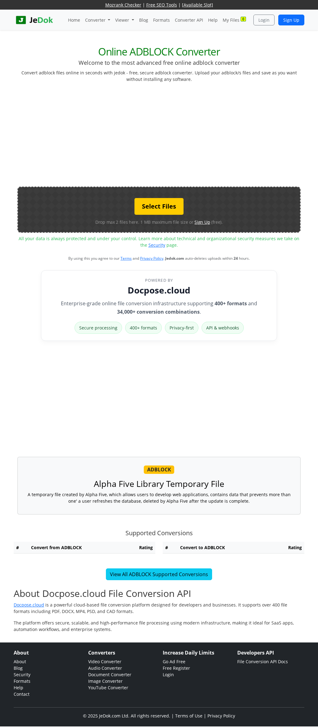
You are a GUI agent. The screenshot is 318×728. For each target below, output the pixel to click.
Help (213, 20)
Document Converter (109, 674)
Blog (143, 20)
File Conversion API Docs (262, 661)
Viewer (122, 20)
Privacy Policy (151, 258)
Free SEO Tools (161, 5)
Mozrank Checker (123, 5)
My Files (233, 19)
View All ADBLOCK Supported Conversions (159, 574)
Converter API (189, 20)
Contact (22, 694)
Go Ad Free (174, 661)
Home (74, 20)
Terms (126, 258)
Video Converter (104, 661)
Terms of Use (188, 716)
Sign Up (291, 20)
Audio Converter (105, 668)
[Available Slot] (197, 5)
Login (264, 20)
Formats (161, 20)
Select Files (159, 206)
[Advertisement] (167, 137)
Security (156, 245)
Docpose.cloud (159, 290)
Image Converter (105, 681)
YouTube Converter (108, 687)
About (20, 661)
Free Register (176, 668)
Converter (96, 20)
